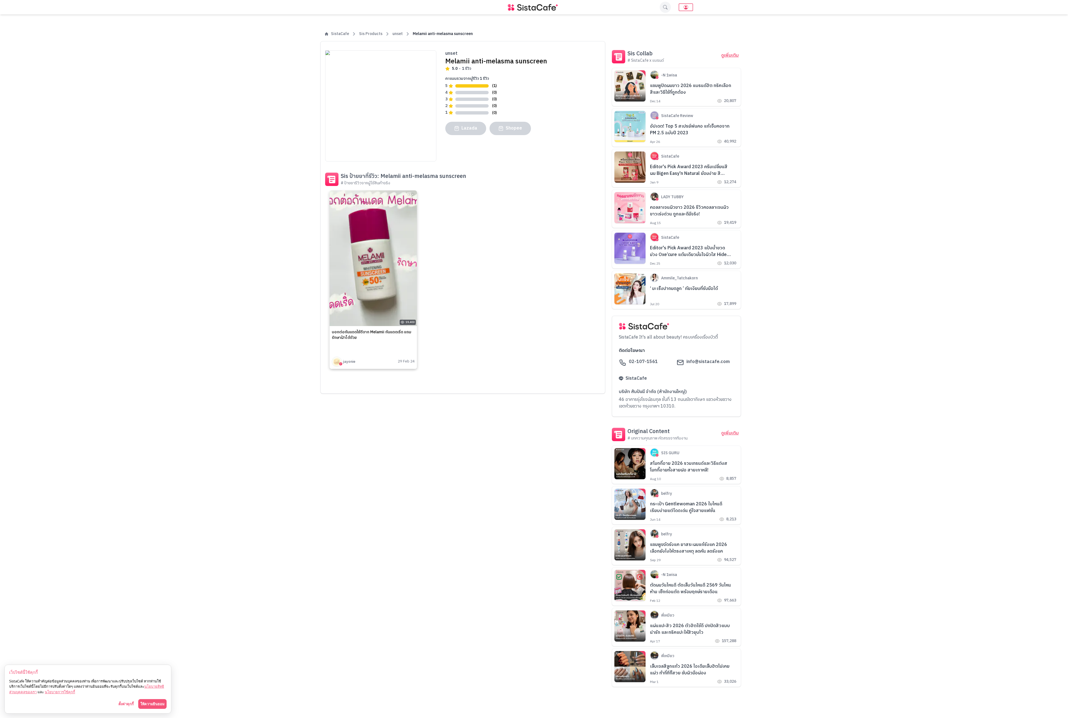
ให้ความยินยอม (152, 703)
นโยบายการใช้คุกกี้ (60, 691)
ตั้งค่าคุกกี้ (126, 703)
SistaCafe (340, 34)
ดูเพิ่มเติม (730, 55)
